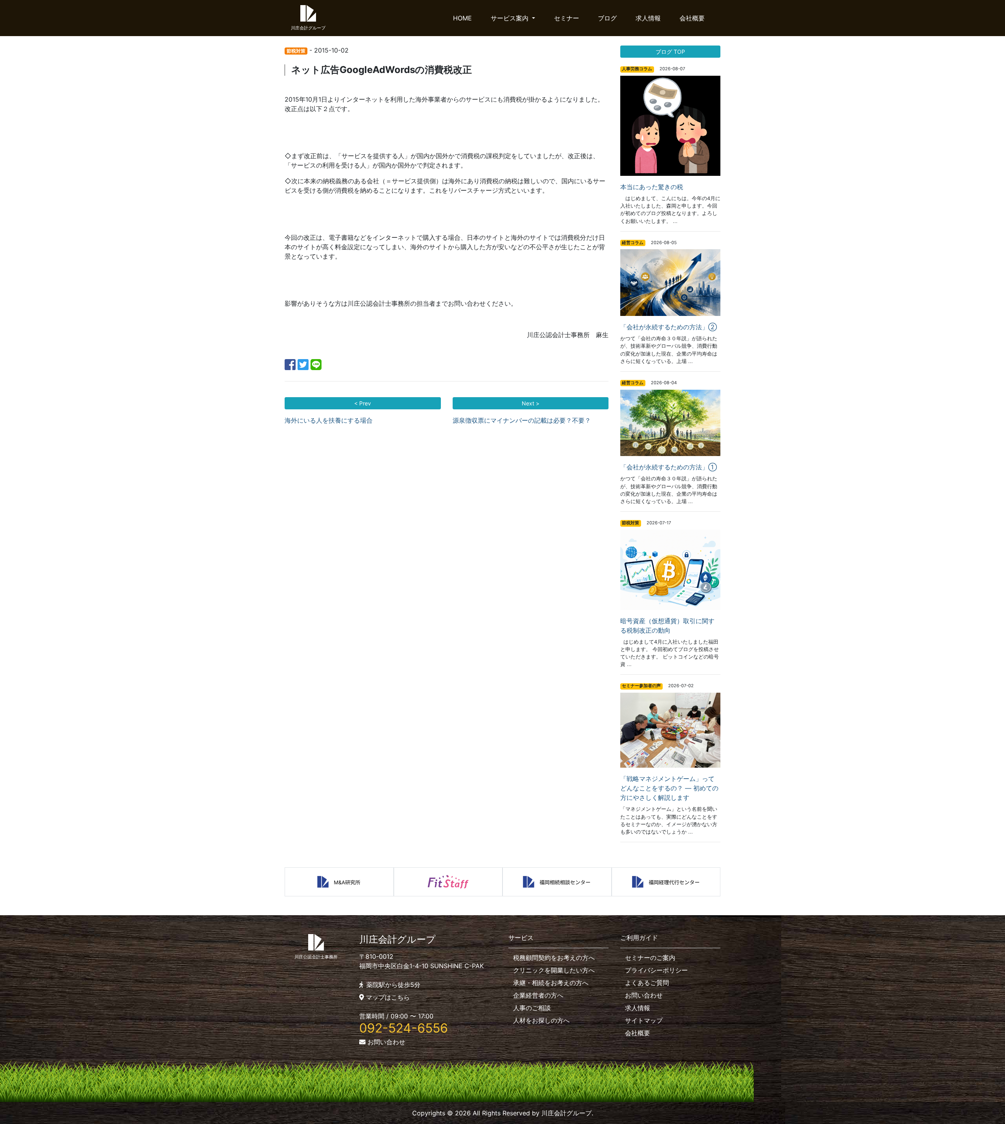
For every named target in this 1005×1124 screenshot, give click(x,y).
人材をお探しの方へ (541, 1020)
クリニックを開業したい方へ (554, 970)
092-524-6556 (403, 1028)
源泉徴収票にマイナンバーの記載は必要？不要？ (522, 420)
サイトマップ (644, 1020)
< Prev (362, 403)
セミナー (566, 18)
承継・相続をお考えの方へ (550, 983)
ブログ (607, 18)
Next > (530, 403)
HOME (462, 18)
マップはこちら (387, 997)
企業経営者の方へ (538, 995)
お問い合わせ (385, 1042)
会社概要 (692, 18)
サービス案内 (510, 18)
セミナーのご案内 (650, 958)
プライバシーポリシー (656, 970)
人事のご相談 (532, 1008)
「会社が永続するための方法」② (668, 327)
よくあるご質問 (647, 983)
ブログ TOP (670, 51)
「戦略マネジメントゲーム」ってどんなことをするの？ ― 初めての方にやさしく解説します (669, 788)
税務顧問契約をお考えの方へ (554, 958)
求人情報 (648, 18)
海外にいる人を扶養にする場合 (329, 420)
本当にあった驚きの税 (651, 187)
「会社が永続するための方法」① (668, 467)
